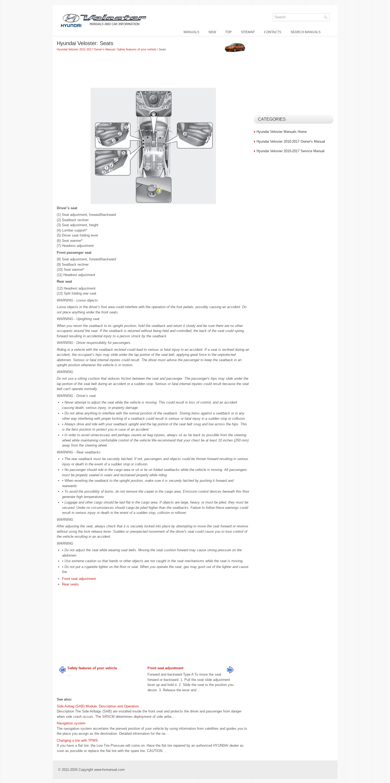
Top (228, 32)
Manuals (191, 32)
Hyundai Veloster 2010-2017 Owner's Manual (291, 141)
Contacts (272, 32)
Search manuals (305, 32)
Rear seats (70, 584)
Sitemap (248, 32)
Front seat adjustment (79, 579)
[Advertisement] (153, 70)
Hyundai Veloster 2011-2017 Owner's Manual (86, 49)
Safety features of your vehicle (136, 49)
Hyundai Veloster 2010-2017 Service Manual (290, 151)
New (212, 32)
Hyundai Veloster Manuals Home (282, 132)
